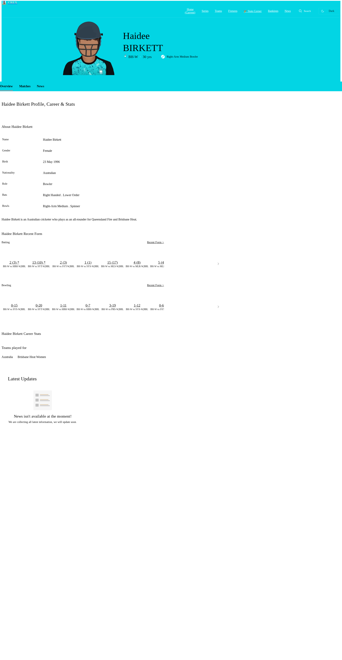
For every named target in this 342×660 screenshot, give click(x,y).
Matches (24, 86)
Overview (6, 86)
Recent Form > (155, 242)
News (40, 86)
